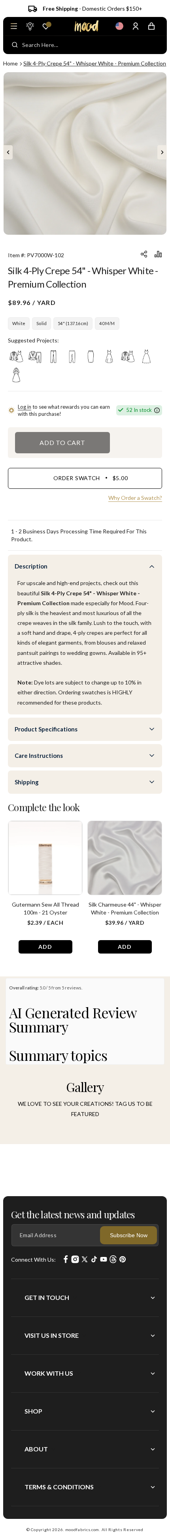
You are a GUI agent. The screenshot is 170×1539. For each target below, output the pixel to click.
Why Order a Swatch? (135, 497)
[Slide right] (162, 152)
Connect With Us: (33, 1259)
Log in (24, 407)
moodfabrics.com (82, 1529)
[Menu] (14, 26)
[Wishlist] (46, 26)
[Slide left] (8, 152)
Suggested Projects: (33, 340)
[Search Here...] (15, 45)
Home (10, 63)
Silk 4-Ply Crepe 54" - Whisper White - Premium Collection (94, 63)
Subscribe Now (128, 1235)
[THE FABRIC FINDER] (30, 26)
